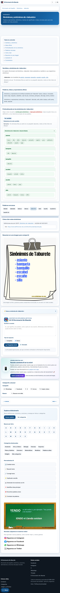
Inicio (32, 584)
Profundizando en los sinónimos (14, 47)
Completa (9, 340)
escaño (43, 77)
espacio (16, 142)
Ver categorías (22, 417)
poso (43, 140)
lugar (22, 142)
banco (8, 140)
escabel (39, 77)
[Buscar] (52, 2)
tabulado (12, 208)
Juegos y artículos (6, 586)
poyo (20, 184)
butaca (22, 194)
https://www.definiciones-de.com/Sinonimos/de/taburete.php (25, 226)
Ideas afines (8, 45)
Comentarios (8, 60)
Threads (33, 573)
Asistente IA (8, 58)
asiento (22, 77)
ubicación (9, 142)
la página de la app (33, 369)
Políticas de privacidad (40, 584)
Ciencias (33, 446)
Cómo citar (8, 53)
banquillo (33, 77)
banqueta (27, 77)
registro (38, 140)
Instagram (33, 565)
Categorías (4, 584)
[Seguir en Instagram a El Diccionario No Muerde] (30, 515)
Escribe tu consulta (9, 323)
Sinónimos (19, 8)
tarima (22, 174)
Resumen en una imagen (12, 55)
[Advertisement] (30, 29)
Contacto (3, 581)
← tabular (6, 401)
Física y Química (9, 450)
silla (47, 77)
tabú (40, 208)
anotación (31, 140)
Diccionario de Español (8, 8)
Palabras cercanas (10, 50)
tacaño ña (6, 212)
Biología (26, 446)
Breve (18, 340)
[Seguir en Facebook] (14, 541)
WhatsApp (33, 570)
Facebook (33, 563)
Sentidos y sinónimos (11, 42)
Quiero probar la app (17, 375)
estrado (16, 174)
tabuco (20, 208)
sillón (18, 140)
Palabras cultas (47, 450)
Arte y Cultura (17, 446)
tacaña (46, 208)
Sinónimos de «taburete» (27, 223)
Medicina (37, 450)
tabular (6, 208)
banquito (9, 174)
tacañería (53, 208)
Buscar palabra (9, 417)
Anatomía (7, 446)
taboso (26, 208)
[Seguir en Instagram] (14, 538)
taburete (26, 8)
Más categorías (16, 454)
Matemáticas (28, 450)
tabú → (54, 401)
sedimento (50, 140)
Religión (7, 454)
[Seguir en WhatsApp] (14, 545)
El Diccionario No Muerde (38, 575)
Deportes (41, 446)
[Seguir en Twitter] (14, 548)
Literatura (19, 450)
